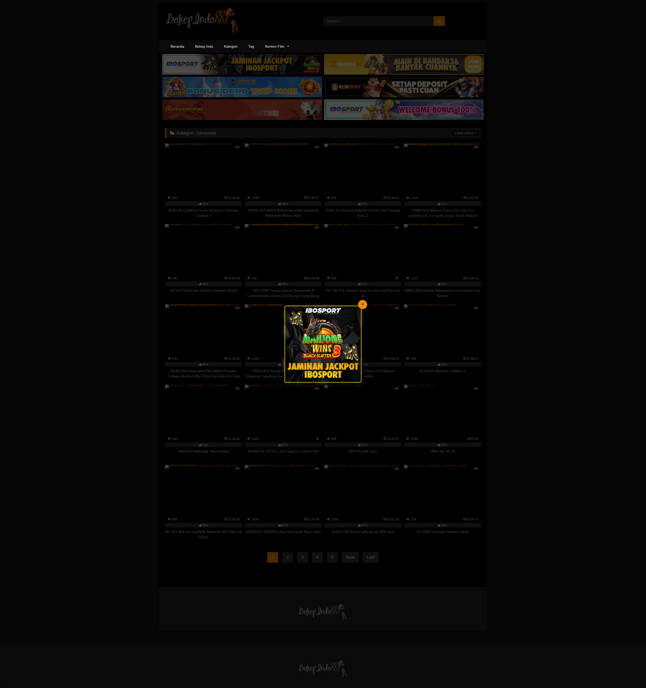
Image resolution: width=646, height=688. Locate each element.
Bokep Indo (204, 46)
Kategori (230, 46)
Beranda (177, 46)
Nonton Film (274, 46)
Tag (251, 46)
